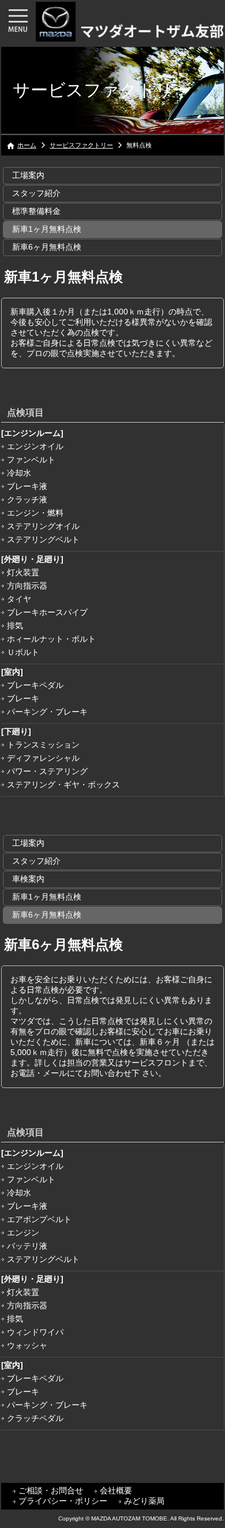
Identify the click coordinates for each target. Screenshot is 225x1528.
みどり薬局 (144, 1500)
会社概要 (116, 1490)
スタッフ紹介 (36, 193)
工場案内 (28, 175)
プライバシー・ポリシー (62, 1500)
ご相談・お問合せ (50, 1490)
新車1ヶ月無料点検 (46, 229)
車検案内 (28, 878)
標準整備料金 (36, 211)
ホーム (26, 145)
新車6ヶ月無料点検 (46, 246)
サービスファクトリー (81, 145)
